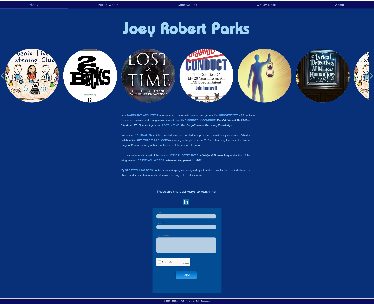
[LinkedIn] (186, 202)
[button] (108, 4)
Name (160, 212)
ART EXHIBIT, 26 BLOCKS (152, 140)
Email (160, 223)
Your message (163, 235)
